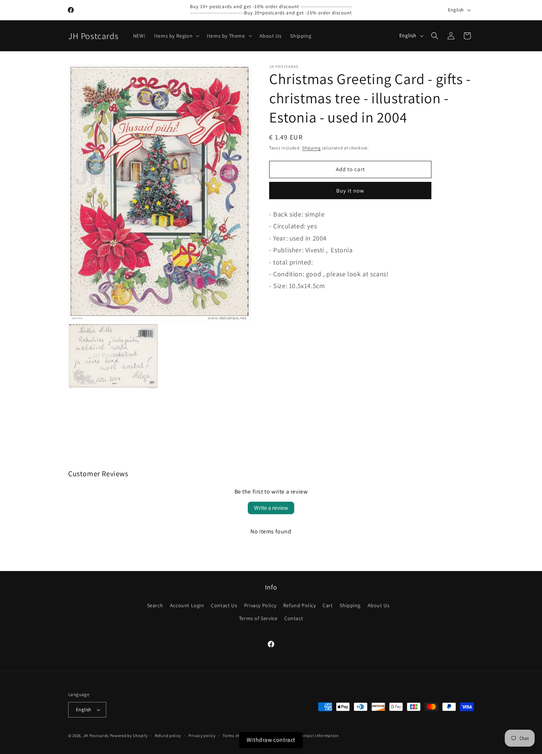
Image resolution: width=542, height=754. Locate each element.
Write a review (271, 508)
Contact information (318, 735)
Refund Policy (299, 605)
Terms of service (238, 735)
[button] (176, 36)
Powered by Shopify (129, 735)
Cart (328, 605)
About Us (379, 605)
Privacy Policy (260, 605)
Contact (293, 618)
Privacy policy (202, 735)
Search (155, 605)
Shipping (311, 148)
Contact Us (224, 605)
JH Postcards (96, 735)
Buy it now (350, 190)
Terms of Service (258, 618)
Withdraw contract (271, 740)
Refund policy (168, 735)
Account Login (187, 605)
